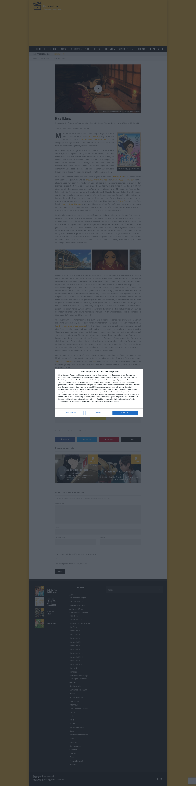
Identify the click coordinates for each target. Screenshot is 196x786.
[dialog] (99, 393)
